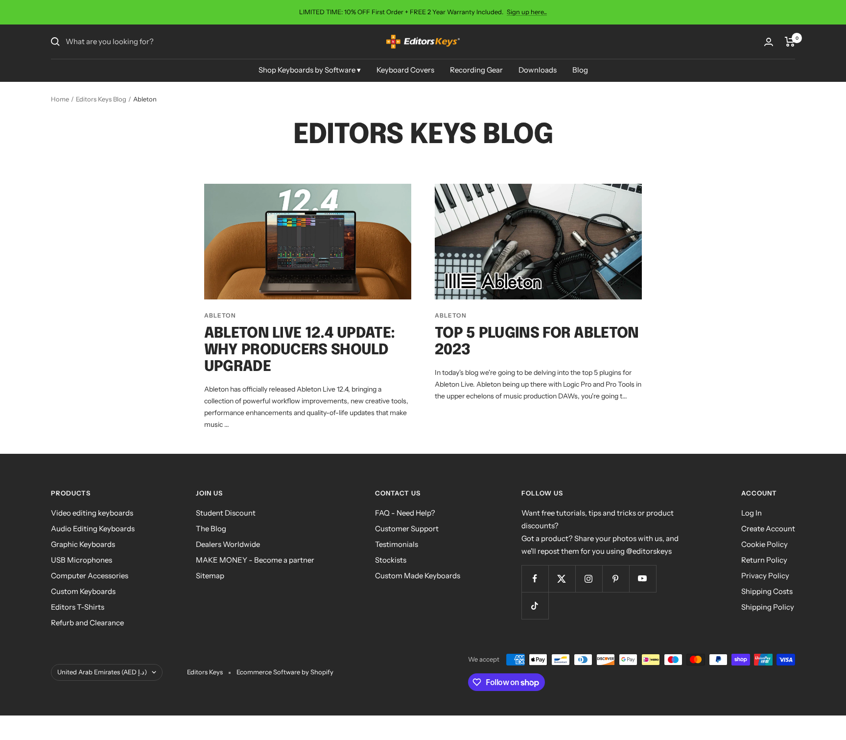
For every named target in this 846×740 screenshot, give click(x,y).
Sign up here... (527, 12)
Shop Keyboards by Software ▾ (309, 69)
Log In (751, 513)
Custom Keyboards (83, 591)
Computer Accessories (89, 575)
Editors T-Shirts (77, 607)
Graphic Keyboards (83, 544)
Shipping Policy (767, 607)
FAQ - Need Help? (405, 513)
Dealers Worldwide (228, 544)
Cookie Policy (764, 544)
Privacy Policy (765, 575)
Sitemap (210, 575)
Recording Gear (476, 69)
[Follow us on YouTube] (642, 578)
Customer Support (407, 528)
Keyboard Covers (405, 69)
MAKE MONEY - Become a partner (255, 560)
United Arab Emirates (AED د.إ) (102, 672)
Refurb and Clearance (87, 622)
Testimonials (396, 544)
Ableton (220, 315)
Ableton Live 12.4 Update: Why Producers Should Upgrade (299, 350)
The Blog (211, 528)
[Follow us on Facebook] (534, 578)
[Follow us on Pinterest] (615, 578)
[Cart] (790, 42)
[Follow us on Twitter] (561, 578)
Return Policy (764, 560)
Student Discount (226, 513)
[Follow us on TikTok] (534, 605)
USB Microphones (81, 560)
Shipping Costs (767, 591)
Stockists (390, 560)
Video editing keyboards (92, 513)
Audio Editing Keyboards (93, 528)
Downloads (537, 69)
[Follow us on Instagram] (588, 578)
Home (60, 99)
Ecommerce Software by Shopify (284, 672)
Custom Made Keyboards (417, 575)
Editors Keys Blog (101, 99)
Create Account (768, 528)
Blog (580, 69)
